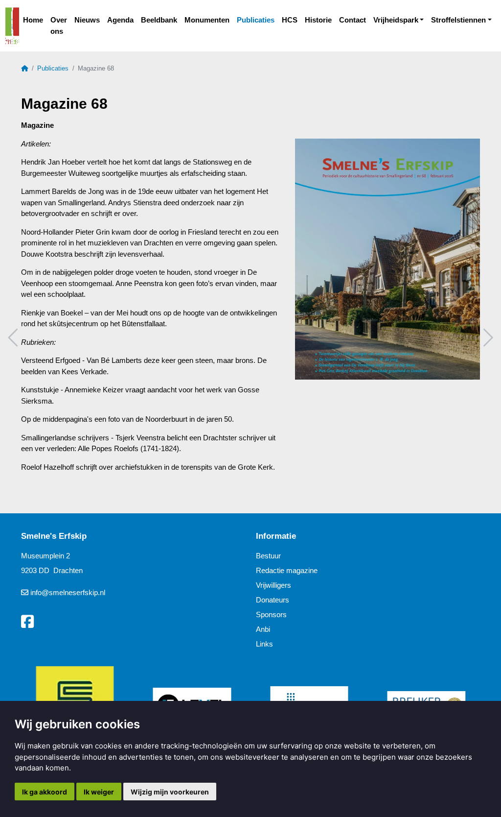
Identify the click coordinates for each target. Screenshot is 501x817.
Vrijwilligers (273, 585)
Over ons (58, 25)
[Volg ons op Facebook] (27, 622)
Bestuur (268, 556)
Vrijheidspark (395, 20)
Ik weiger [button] (99, 792)
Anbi (263, 629)
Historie (318, 20)
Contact (352, 20)
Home (33, 20)
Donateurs (272, 600)
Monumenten (206, 20)
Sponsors (271, 614)
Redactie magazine (287, 570)
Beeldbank (159, 20)
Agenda (120, 20)
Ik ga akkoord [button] (44, 792)
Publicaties (255, 20)
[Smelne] (12, 26)
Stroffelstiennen (458, 20)
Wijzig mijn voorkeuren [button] (170, 792)
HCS (289, 20)
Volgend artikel (487, 338)
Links (264, 644)
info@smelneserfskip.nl (67, 592)
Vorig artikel (14, 338)
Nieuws (87, 20)
